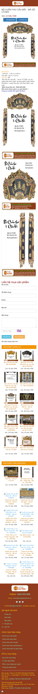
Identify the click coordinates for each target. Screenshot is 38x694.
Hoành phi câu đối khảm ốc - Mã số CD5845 (11, 502)
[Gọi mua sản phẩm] (25, 691)
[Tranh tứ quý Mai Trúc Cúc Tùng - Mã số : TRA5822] (27, 547)
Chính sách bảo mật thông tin (12, 645)
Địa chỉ (4, 307)
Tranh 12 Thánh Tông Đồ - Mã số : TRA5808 (11, 571)
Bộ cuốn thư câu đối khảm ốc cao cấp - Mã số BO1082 (11, 385)
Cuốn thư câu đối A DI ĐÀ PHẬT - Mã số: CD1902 (27, 520)
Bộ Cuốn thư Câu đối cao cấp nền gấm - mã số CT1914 (27, 428)
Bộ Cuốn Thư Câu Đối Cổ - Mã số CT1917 (27, 407)
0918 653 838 (23, 594)
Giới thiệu (7, 617)
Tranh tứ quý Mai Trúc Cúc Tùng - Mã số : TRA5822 (27, 553)
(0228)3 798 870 (14, 679)
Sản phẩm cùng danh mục (14, 463)
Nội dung (5, 315)
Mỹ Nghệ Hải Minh (16, 606)
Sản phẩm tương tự (12, 347)
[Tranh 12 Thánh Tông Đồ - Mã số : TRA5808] (11, 566)
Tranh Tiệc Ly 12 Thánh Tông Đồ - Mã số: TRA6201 (11, 537)
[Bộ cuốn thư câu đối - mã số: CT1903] (11, 441)
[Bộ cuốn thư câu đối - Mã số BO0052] (11, 356)
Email (3, 300)
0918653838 (10, 20)
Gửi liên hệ (23, 20)
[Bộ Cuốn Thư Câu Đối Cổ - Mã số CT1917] (27, 398)
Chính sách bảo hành (9, 639)
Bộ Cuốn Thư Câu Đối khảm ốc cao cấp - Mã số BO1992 (27, 364)
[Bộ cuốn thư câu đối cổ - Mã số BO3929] (27, 377)
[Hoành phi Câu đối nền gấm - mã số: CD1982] (27, 493)
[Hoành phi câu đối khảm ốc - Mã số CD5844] (11, 547)
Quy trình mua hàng (9, 657)
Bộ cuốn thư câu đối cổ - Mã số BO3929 (27, 384)
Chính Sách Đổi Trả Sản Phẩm (12, 648)
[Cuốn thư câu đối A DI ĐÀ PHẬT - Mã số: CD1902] (27, 514)
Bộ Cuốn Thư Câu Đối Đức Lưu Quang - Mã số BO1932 (11, 407)
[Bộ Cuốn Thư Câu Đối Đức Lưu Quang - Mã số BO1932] (11, 398)
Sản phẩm (7, 620)
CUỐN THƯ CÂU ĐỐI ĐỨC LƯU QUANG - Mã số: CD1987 (11, 520)
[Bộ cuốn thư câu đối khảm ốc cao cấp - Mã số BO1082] (11, 377)
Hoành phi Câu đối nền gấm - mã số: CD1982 (27, 502)
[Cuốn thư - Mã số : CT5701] (11, 472)
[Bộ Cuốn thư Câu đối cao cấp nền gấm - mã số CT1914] (27, 419)
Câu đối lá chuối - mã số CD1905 (27, 536)
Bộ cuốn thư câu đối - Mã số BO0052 (11, 363)
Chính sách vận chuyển (10, 642)
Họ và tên (5, 284)
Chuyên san (8, 624)
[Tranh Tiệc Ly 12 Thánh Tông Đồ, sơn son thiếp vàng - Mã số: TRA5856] (27, 565)
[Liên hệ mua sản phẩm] (18, 691)
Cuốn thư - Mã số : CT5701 (11, 479)
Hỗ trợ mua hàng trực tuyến (11, 664)
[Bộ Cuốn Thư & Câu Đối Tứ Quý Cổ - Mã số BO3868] (11, 419)
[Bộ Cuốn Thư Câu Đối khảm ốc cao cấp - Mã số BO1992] (27, 356)
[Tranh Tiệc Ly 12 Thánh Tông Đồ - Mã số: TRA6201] (11, 531)
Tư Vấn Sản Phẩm (8, 661)
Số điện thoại (6, 292)
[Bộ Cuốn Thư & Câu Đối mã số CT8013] (27, 441)
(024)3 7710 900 (14, 688)
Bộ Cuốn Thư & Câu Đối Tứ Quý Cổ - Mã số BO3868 (11, 428)
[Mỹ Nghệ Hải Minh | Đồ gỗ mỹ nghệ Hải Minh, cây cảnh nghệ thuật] (19, 3)
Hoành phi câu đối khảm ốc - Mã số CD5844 (11, 553)
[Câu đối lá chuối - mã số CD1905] (27, 532)
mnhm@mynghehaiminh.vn (22, 598)
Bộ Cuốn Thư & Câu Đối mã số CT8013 (27, 448)
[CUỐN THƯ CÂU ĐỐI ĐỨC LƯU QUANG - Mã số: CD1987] (11, 513)
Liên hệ (6, 627)
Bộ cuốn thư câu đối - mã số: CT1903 (11, 448)
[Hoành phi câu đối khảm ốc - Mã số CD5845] (11, 496)
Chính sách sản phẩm (9, 636)
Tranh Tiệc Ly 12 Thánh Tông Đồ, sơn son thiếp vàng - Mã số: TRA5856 (27, 572)
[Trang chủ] (19, 588)
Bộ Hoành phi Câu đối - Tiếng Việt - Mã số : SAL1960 (27, 480)
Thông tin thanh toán (9, 667)
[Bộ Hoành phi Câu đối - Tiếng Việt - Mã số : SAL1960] (27, 472)
